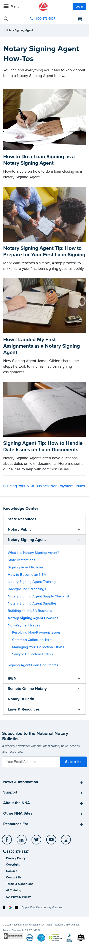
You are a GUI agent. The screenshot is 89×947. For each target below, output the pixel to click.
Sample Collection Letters (32, 654)
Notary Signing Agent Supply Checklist (38, 596)
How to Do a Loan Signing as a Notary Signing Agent (39, 159)
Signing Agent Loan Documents (33, 665)
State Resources (22, 519)
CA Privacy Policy (18, 897)
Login (79, 6)
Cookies (11, 871)
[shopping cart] (73, 18)
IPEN (12, 678)
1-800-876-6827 (44, 18)
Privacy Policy (15, 858)
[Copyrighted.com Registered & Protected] (13, 935)
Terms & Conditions (19, 884)
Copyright (13, 864)
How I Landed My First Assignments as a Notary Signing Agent (41, 346)
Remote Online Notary (27, 688)
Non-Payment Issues (67, 485)
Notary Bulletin (21, 699)
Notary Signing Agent (19, 30)
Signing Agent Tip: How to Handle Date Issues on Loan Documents (43, 446)
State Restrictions (21, 560)
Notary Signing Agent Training (32, 582)
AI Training (13, 890)
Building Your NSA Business (26, 485)
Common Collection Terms (33, 640)
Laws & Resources (24, 709)
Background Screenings (27, 589)
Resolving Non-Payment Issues (36, 632)
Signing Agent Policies (25, 567)
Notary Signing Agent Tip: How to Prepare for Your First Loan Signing (44, 251)
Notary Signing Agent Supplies (32, 603)
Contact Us (14, 877)
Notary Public (20, 529)
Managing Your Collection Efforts (38, 647)
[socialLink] (7, 842)
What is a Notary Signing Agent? (33, 553)
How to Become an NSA (27, 574)
